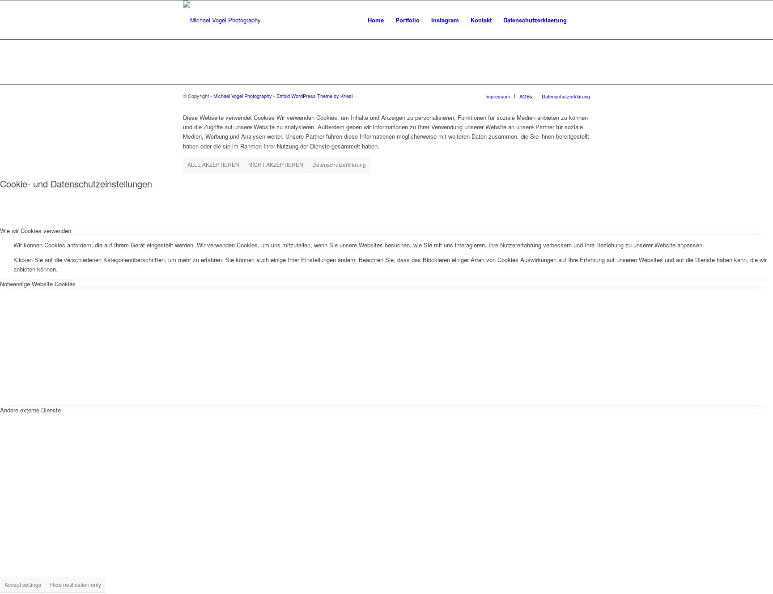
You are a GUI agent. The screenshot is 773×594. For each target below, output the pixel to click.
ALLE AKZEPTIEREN (213, 164)
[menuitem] (376, 20)
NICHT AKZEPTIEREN (275, 164)
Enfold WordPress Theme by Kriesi (314, 95)
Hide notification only (75, 584)
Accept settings (22, 584)
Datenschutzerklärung (339, 164)
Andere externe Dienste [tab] (30, 410)
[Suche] (581, 20)
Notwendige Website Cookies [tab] (38, 284)
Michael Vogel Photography (242, 95)
